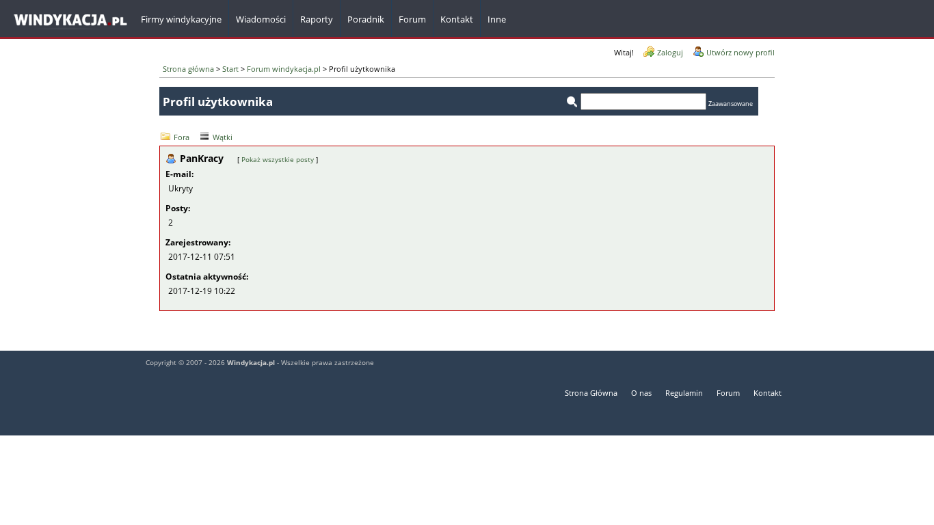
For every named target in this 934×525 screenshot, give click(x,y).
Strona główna (188, 69)
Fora (181, 137)
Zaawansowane (730, 103)
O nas (641, 393)
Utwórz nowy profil (740, 52)
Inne (497, 19)
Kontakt (767, 393)
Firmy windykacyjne (181, 19)
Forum (412, 19)
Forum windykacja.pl (284, 69)
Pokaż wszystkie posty (277, 159)
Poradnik (365, 19)
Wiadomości (261, 19)
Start (230, 69)
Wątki (222, 137)
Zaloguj (670, 52)
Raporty (316, 19)
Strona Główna (591, 393)
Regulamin (684, 393)
